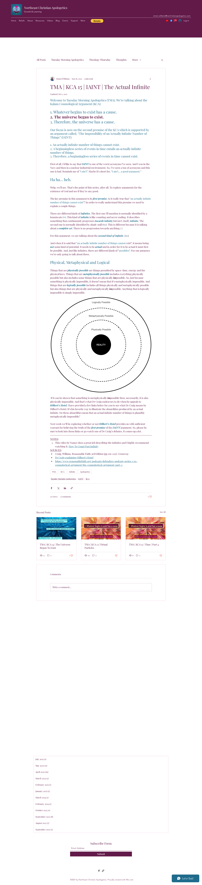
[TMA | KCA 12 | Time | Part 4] (145, 528)
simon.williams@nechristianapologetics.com (171, 16)
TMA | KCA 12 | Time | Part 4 (144, 544)
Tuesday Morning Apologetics (67, 59)
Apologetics (85, 471)
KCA (62, 471)
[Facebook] (171, 20)
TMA (54, 471)
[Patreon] (175, 20)
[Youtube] (167, 20)
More (135, 59)
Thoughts (121, 59)
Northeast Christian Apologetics (45, 8)
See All (163, 512)
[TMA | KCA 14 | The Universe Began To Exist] (56, 528)
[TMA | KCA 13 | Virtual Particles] (101, 528)
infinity (72, 471)
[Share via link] (71, 488)
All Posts (41, 59)
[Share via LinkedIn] (65, 488)
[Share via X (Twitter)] (58, 488)
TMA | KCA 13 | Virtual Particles (96, 546)
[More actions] (150, 78)
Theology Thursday (99, 59)
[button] (97, 21)
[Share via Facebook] (51, 488)
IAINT (80, 478)
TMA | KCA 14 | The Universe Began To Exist (55, 546)
